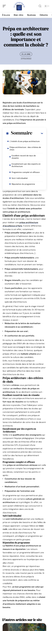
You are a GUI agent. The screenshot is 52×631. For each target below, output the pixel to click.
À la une (26, 54)
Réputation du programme (23, 184)
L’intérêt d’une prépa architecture (25, 141)
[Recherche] (40, 6)
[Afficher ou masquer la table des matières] (37, 133)
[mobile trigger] (5, 6)
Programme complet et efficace (26, 172)
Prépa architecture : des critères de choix (25, 148)
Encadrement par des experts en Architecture (26, 165)
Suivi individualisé (20, 178)
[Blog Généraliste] (19, 6)
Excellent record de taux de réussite (24, 156)
